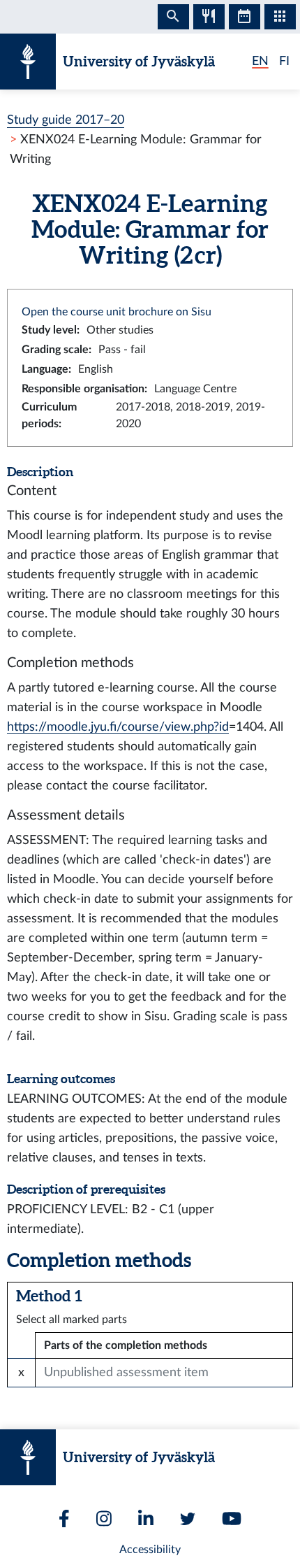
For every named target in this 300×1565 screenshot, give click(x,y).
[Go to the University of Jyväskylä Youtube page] (231, 1518)
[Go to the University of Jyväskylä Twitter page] (187, 1519)
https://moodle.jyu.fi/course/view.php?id (118, 727)
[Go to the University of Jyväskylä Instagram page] (104, 1518)
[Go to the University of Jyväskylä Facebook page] (64, 1518)
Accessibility (150, 1549)
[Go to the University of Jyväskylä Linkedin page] (145, 1518)
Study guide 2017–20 (65, 120)
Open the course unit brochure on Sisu (116, 311)
